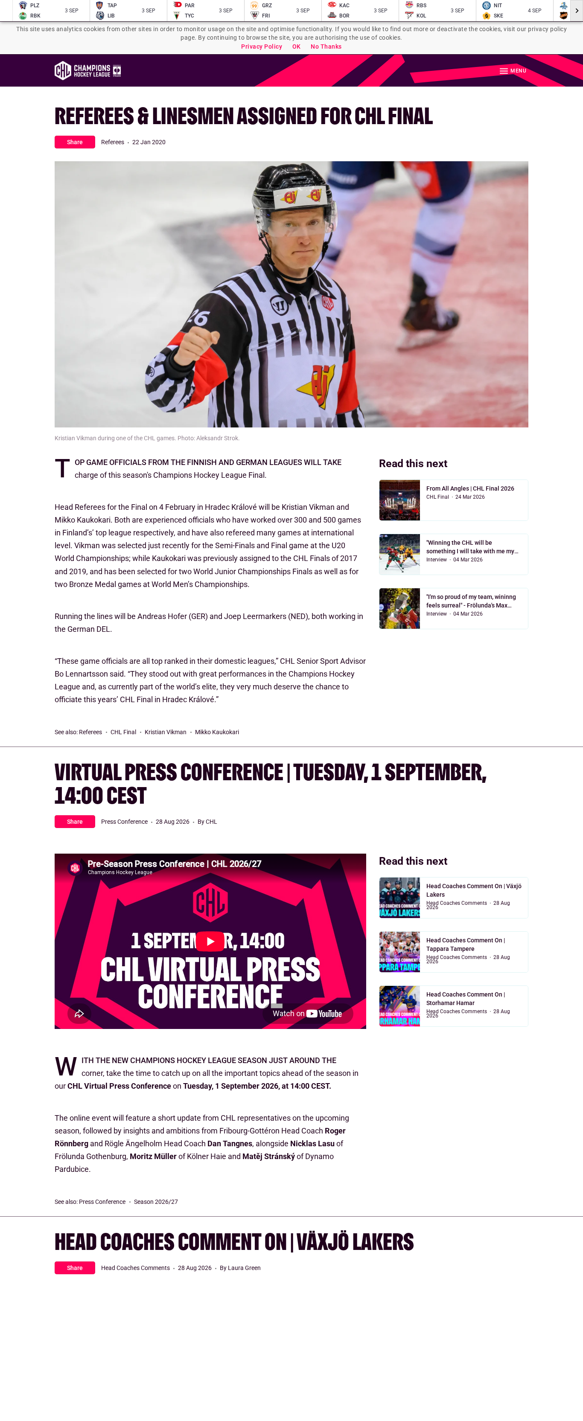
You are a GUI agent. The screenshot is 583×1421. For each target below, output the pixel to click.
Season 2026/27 (156, 1201)
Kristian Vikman (166, 732)
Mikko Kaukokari (217, 732)
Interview (436, 560)
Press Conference (124, 821)
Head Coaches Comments (456, 903)
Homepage (88, 70)
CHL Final (123, 732)
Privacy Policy (261, 46)
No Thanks (326, 46)
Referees (112, 142)
